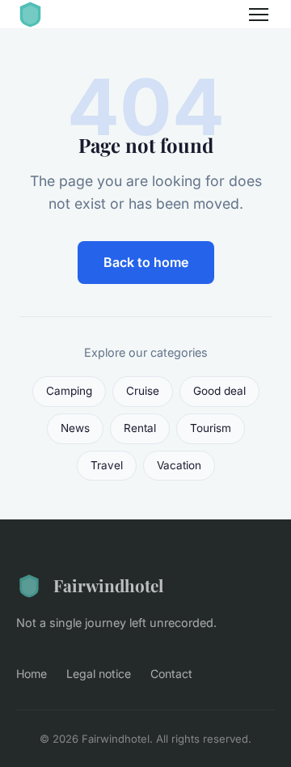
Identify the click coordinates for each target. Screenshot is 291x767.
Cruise (142, 390)
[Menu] (258, 15)
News (75, 428)
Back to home (145, 262)
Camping (69, 390)
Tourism (210, 428)
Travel (107, 465)
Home (31, 673)
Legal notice (98, 673)
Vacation (179, 465)
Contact (171, 673)
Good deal (219, 390)
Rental (140, 428)
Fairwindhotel (108, 585)
